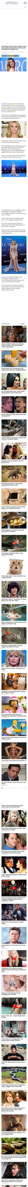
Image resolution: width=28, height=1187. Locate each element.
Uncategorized (21, 52)
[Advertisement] (14, 27)
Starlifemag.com (11, 2)
